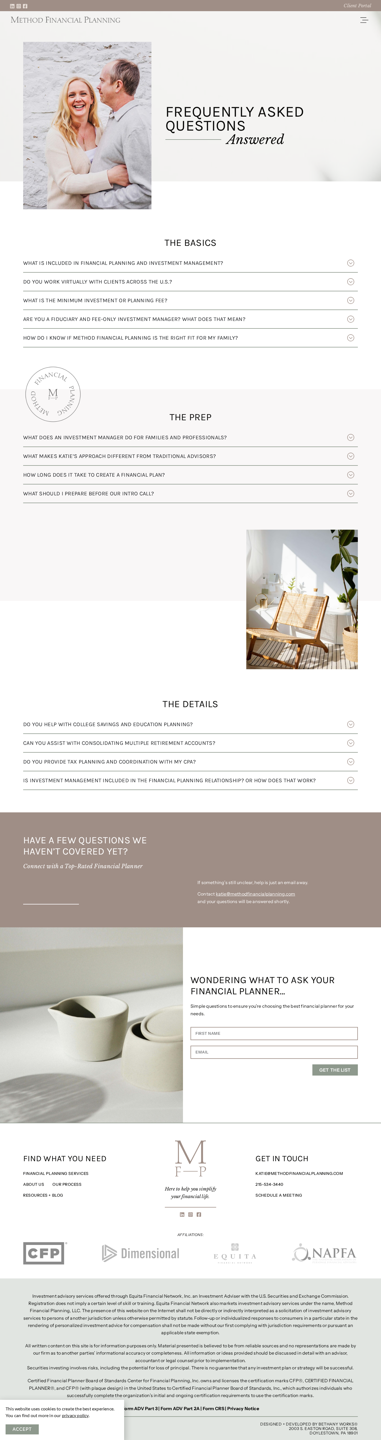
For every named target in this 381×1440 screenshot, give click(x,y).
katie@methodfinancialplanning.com (255, 894)
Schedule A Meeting (278, 1195)
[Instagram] (18, 6)
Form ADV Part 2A (180, 1408)
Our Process (66, 1184)
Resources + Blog (43, 1195)
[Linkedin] (12, 6)
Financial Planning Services (56, 1173)
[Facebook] (25, 6)
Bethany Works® (338, 1424)
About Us (33, 1184)
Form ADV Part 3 (140, 1408)
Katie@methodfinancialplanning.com (299, 1173)
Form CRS (214, 1408)
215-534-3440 (269, 1184)
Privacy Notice (243, 1408)
